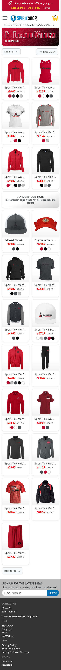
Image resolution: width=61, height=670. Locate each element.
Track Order (8, 625)
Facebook (7, 661)
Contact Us (8, 635)
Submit (53, 592)
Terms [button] (47, 8)
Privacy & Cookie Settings (15, 652)
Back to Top (12, 570)
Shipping (6, 629)
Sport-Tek (11, 51)
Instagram (7, 664)
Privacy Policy (9, 645)
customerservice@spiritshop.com (19, 616)
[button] (5, 18)
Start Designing (15, 78)
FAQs (4, 632)
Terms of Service (11, 648)
